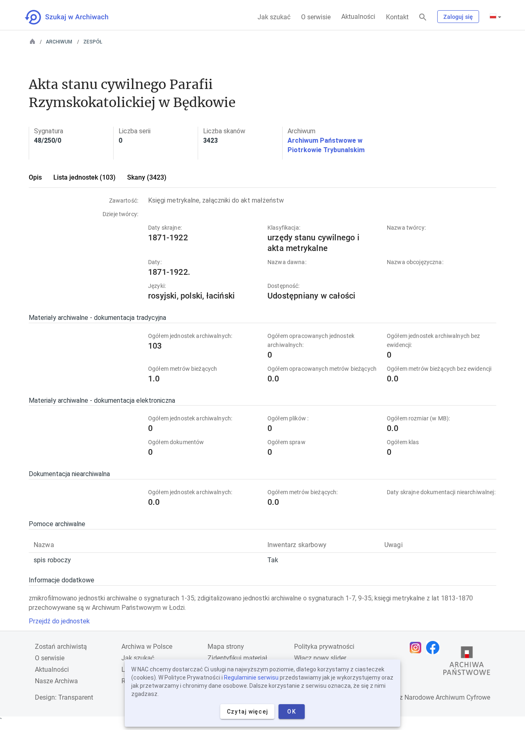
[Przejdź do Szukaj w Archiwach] (74, 17)
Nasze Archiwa (56, 681)
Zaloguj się (458, 17)
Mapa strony (226, 646)
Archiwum (59, 42)
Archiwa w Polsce (146, 646)
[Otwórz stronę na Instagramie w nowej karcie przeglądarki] (417, 647)
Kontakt (397, 17)
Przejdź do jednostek (59, 621)
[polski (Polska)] (495, 17)
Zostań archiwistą (61, 646)
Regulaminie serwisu (251, 677)
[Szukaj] (423, 17)
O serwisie (316, 17)
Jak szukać (274, 17)
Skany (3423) (147, 177)
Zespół (92, 42)
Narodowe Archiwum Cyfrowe (447, 697)
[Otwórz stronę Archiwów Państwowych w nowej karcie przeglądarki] (466, 662)
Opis (35, 177)
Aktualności (358, 17)
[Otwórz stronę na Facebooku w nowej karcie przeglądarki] (434, 647)
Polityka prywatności (324, 646)
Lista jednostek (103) (84, 177)
